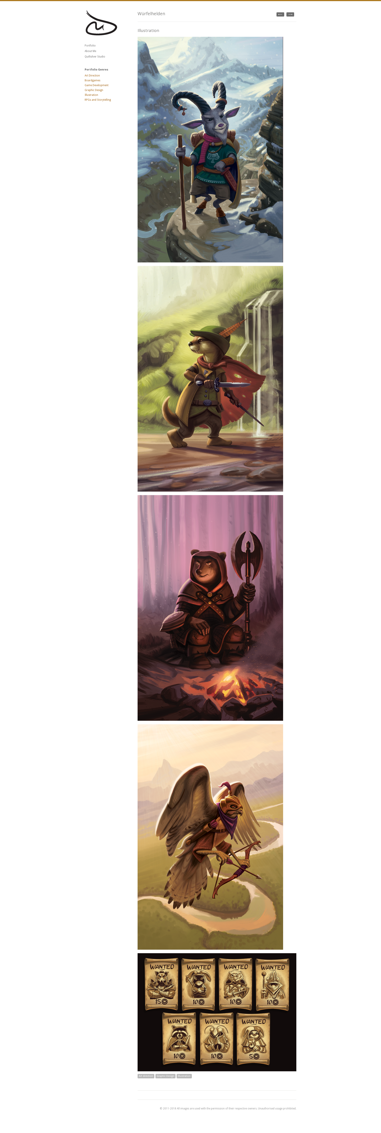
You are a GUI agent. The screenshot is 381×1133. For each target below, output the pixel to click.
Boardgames (92, 80)
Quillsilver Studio (95, 56)
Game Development (96, 85)
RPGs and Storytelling (98, 99)
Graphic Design (94, 90)
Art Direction (92, 75)
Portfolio (90, 45)
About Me (90, 51)
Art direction (146, 1076)
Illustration (91, 95)
